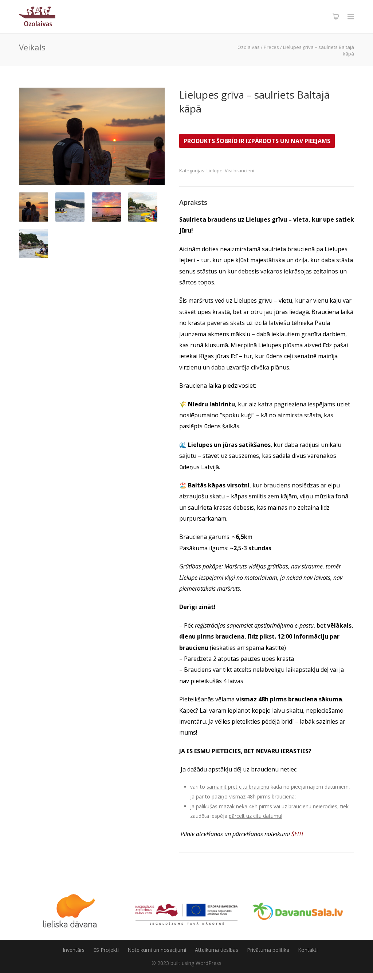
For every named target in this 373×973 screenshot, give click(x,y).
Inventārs (74, 949)
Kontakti (308, 949)
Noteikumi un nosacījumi (156, 949)
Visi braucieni (239, 170)
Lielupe (215, 170)
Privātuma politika (268, 949)
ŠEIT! (297, 834)
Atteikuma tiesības (216, 949)
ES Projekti (106, 949)
